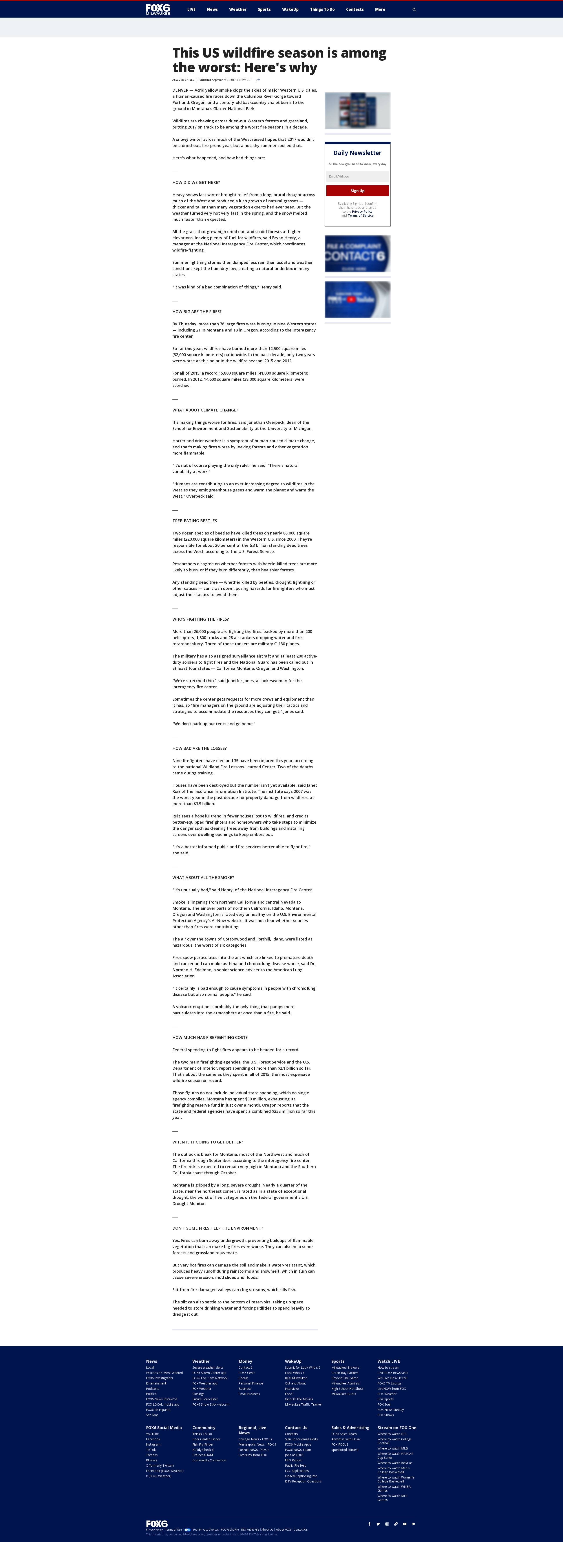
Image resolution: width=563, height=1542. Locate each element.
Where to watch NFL (392, 1434)
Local (150, 1367)
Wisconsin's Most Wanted (164, 1373)
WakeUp (293, 1361)
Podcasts (152, 1388)
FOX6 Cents (247, 1373)
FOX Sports (386, 1399)
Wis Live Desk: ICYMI (392, 1378)
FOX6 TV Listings (390, 1383)
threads (395, 1524)
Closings (198, 1394)
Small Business (249, 1394)
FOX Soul (384, 1404)
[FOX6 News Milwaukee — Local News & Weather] (160, 9)
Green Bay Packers (344, 1373)
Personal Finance (251, 1383)
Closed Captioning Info (301, 1476)
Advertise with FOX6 (345, 1439)
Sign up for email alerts (301, 1439)
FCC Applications (297, 1471)
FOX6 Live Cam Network (209, 1378)
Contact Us (296, 1427)
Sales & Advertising (350, 1427)
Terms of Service (360, 215)
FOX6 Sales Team (344, 1434)
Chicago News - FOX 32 (255, 1439)
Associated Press (183, 80)
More (380, 9)
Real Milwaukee (296, 1378)
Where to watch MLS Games (393, 1498)
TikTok (151, 1450)
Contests (291, 1434)
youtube (404, 1524)
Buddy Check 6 (203, 1450)
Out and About (295, 1383)
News (151, 1361)
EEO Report (293, 1460)
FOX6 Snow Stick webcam (210, 1404)
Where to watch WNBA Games (394, 1488)
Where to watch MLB (393, 1448)
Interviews (292, 1388)
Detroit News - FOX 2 (254, 1450)
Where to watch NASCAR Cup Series (395, 1455)
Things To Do (202, 1434)
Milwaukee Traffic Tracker (303, 1404)
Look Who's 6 (295, 1373)
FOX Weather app (205, 1383)
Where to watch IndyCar (395, 1463)
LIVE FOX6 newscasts (393, 1373)
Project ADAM (202, 1455)
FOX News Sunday (391, 1410)
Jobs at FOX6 (294, 1455)
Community (203, 1427)
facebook (369, 1524)
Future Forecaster (205, 1399)
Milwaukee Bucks (343, 1394)
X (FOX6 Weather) (158, 1476)
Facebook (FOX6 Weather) (165, 1471)
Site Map (152, 1415)
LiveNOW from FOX (392, 1388)
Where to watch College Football (395, 1441)
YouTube (152, 1434)
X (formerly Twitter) (160, 1465)
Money (245, 1361)
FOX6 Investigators (159, 1378)
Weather (201, 1361)
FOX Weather (201, 1388)
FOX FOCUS (339, 1444)
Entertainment (156, 1383)
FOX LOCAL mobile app (162, 1404)
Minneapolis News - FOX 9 (257, 1444)
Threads (152, 1455)
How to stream (388, 1367)
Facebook (153, 1439)
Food (288, 1394)
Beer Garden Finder (206, 1439)
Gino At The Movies (299, 1399)
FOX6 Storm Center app (209, 1373)
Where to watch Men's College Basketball (394, 1470)
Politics (151, 1394)
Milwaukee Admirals (345, 1383)
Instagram (153, 1444)
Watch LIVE (389, 1361)
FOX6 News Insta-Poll (161, 1399)
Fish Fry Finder (202, 1444)
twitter (378, 1524)
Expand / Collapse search (414, 9)
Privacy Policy (362, 211)
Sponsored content (345, 1450)
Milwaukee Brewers (345, 1367)
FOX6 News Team (298, 1450)
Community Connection (209, 1460)
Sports (337, 1361)
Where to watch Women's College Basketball (396, 1479)
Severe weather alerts (207, 1367)
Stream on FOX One (397, 1427)
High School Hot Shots (347, 1388)
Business (245, 1388)
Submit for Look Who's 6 (302, 1367)
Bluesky (151, 1460)
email (413, 1524)
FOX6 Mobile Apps (298, 1444)
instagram (387, 1524)
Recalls (244, 1378)
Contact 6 (245, 1367)
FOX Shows (386, 1415)
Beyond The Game (344, 1378)
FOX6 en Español (158, 1410)
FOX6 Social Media (164, 1427)
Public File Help (295, 1465)
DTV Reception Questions (303, 1481)
